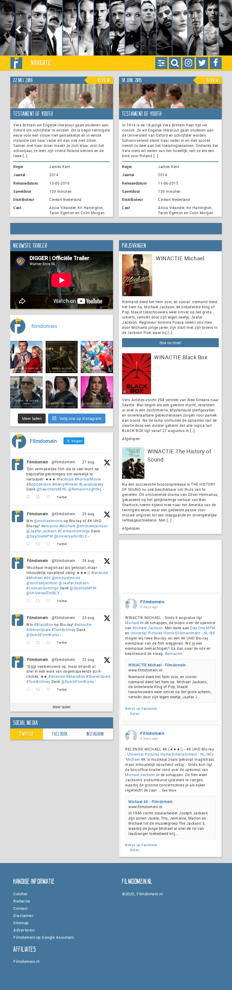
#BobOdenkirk (38, 484)
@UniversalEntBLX (70, 536)
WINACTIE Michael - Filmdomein (157, 664)
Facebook (60, 733)
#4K (47, 577)
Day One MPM (203, 627)
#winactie (49, 525)
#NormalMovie (88, 479)
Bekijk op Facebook (141, 708)
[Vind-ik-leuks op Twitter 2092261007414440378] (50, 544)
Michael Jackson (148, 627)
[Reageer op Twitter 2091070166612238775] (29, 690)
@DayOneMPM (39, 536)
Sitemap (21, 922)
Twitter (27, 733)
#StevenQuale (38, 629)
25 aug (88, 513)
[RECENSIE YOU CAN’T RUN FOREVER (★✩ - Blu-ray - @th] (26, 392)
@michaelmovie (48, 520)
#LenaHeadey (91, 484)
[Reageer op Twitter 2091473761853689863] (29, 643)
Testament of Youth (33, 114)
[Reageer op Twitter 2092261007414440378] (29, 544)
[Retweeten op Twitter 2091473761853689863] (39, 643)
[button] (17, 28)
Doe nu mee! (171, 342)
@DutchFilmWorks (42, 634)
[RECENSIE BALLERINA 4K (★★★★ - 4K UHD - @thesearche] (62, 357)
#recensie (65, 479)
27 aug (88, 461)
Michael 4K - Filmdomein (150, 801)
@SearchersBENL (52, 489)
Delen (135, 713)
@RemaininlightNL (85, 489)
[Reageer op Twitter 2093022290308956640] (29, 497)
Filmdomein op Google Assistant (43, 937)
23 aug (88, 617)
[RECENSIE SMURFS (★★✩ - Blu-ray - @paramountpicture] (97, 357)
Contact (20, 908)
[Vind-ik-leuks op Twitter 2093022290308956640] (50, 497)
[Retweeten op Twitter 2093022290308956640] (39, 497)
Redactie (21, 901)
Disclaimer (23, 915)
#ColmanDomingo (74, 530)
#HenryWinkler (65, 484)
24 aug (88, 560)
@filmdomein (64, 461)
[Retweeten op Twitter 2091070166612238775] (39, 690)
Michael (132, 622)
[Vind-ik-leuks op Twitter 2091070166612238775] (50, 690)
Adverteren (23, 930)
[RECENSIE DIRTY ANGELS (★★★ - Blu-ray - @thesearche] (62, 392)
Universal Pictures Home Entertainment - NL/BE (172, 632)
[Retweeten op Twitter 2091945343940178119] (39, 601)
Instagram (95, 733)
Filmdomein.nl (26, 961)
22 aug (88, 659)
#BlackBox (43, 624)
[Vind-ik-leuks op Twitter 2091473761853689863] (50, 643)
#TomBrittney (64, 629)
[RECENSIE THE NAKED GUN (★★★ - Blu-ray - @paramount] (26, 357)
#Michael (67, 525)
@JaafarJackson (41, 530)
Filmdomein (37, 461)
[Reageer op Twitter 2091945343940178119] (29, 601)
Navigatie (41, 63)
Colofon (20, 893)
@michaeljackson (92, 525)
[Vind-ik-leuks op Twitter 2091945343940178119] (50, 601)
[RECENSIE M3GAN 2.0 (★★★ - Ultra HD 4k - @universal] (97, 392)
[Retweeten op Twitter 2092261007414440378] (39, 544)
